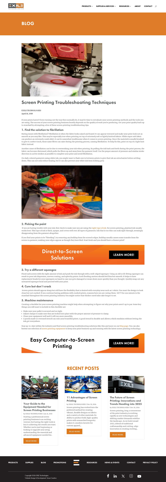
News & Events (112, 462)
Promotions (60, 462)
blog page (124, 326)
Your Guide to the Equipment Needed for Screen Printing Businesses (39, 407)
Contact (148, 6)
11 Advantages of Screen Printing (82, 399)
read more (31, 441)
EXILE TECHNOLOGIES (34, 414)
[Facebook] (110, 477)
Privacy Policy (150, 462)
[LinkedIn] (117, 477)
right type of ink (99, 228)
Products (86, 6)
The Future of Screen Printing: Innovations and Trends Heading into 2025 (126, 401)
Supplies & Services (105, 6)
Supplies (29, 462)
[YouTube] (139, 477)
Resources (124, 6)
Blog (43, 462)
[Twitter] (125, 477)
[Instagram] (133, 477)
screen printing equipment (53, 328)
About (138, 6)
